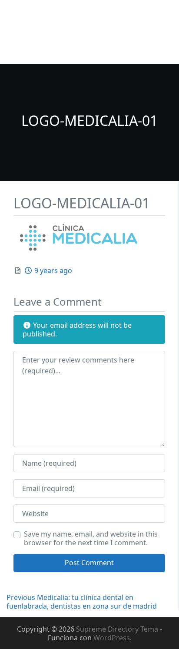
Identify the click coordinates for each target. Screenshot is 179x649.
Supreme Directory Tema (118, 629)
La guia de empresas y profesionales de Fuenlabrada (72, 32)
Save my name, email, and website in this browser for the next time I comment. (91, 538)
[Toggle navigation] (18, 52)
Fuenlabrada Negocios (52, 14)
